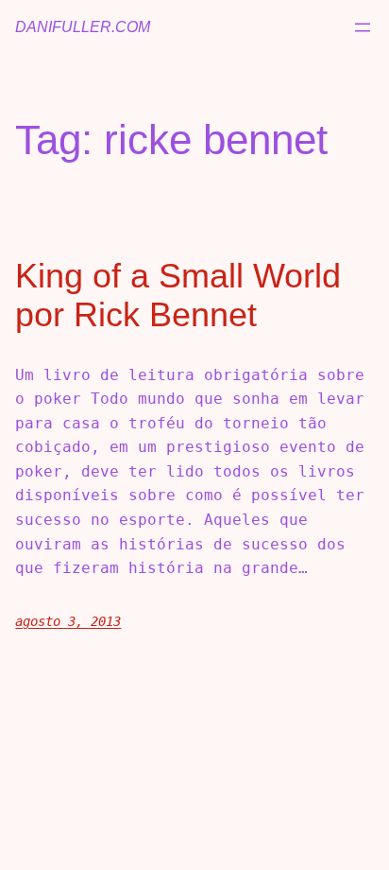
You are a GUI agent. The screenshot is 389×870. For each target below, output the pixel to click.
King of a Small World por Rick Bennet (178, 295)
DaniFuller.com (82, 27)
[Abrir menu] (362, 27)
